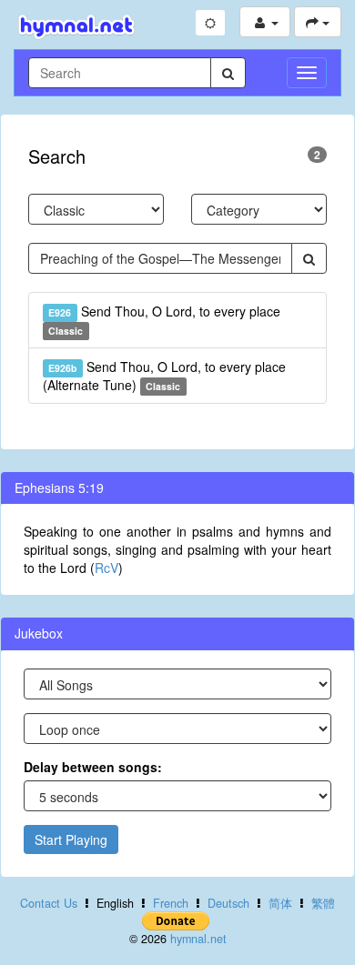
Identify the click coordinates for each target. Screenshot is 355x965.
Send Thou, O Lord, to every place (163, 319)
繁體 (323, 903)
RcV (106, 567)
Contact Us (48, 903)
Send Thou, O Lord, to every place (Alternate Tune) (164, 375)
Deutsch (228, 903)
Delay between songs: (93, 767)
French (170, 903)
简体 (280, 903)
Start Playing (71, 839)
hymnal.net (198, 938)
